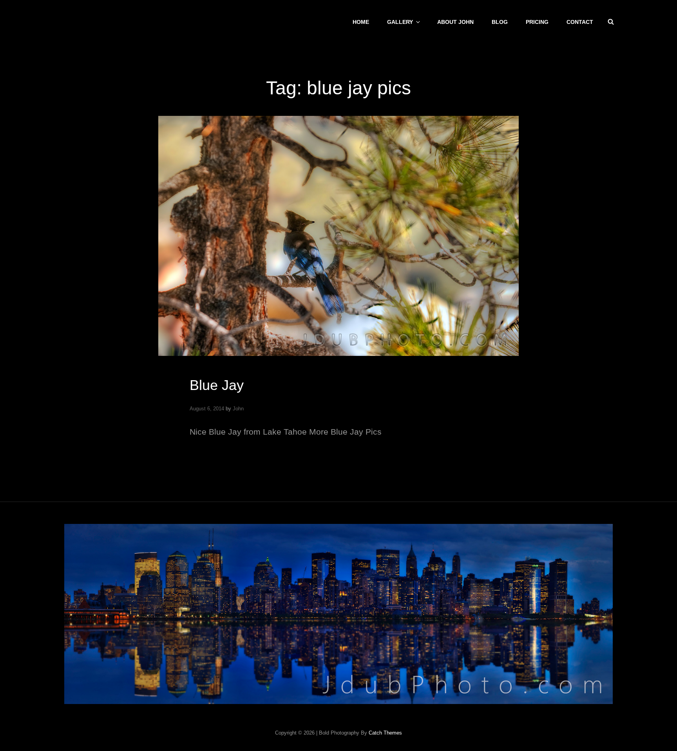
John (238, 409)
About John (455, 22)
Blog (500, 22)
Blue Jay (217, 385)
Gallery (400, 22)
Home (361, 22)
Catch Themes (385, 733)
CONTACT (580, 22)
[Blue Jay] (338, 236)
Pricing (537, 22)
